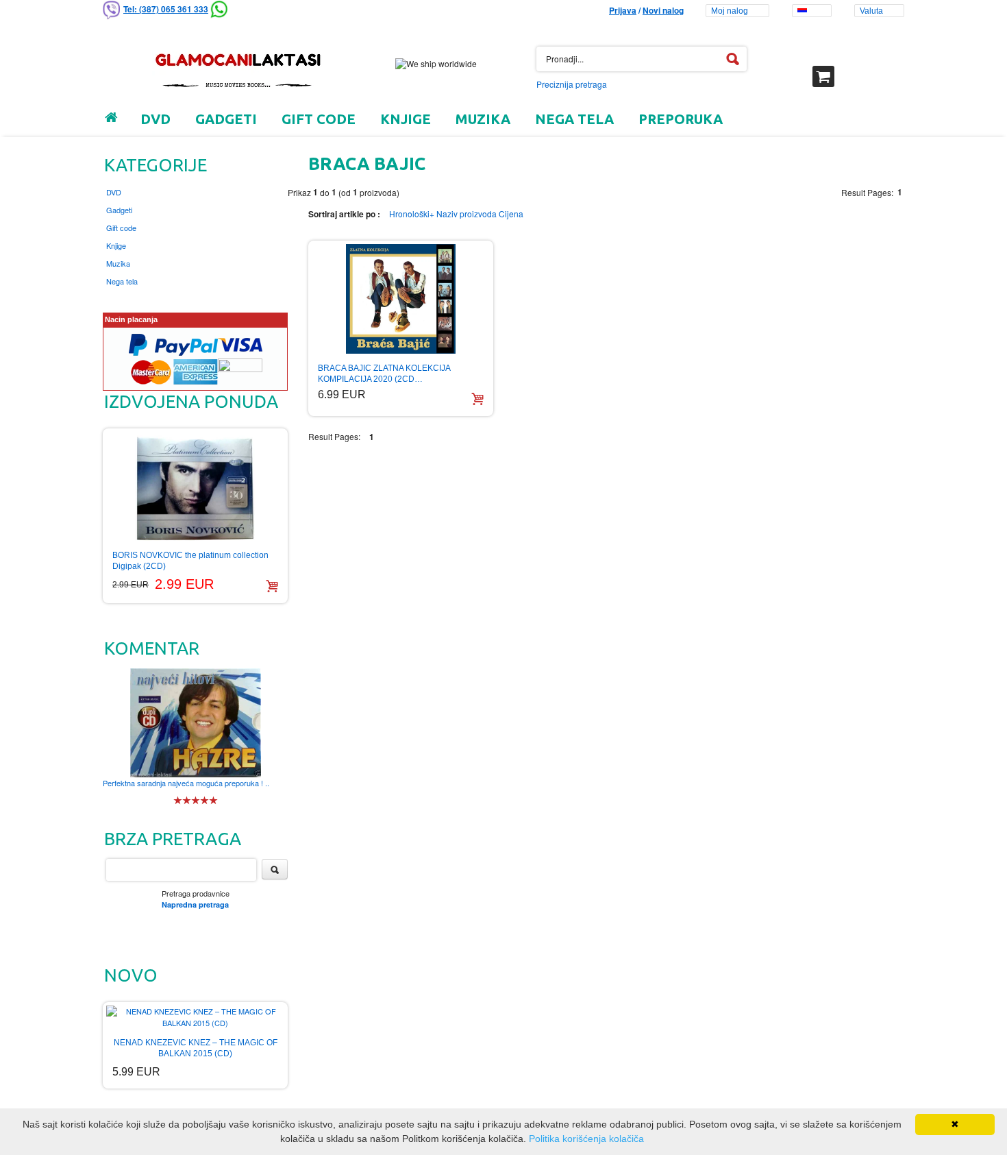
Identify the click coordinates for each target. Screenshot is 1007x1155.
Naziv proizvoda (466, 213)
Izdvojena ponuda (191, 401)
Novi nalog (663, 10)
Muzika (118, 263)
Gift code (121, 227)
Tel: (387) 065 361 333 (165, 9)
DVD (113, 191)
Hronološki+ (411, 213)
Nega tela (122, 281)
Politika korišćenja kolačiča (586, 1138)
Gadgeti (119, 209)
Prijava (622, 10)
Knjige (116, 245)
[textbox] (641, 59)
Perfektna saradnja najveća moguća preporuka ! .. (186, 782)
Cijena (511, 213)
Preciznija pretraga (571, 84)
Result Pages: (334, 436)
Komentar (151, 648)
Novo (131, 975)
